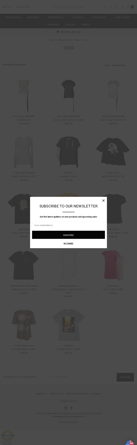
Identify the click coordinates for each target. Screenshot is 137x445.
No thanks (68, 243)
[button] (103, 200)
